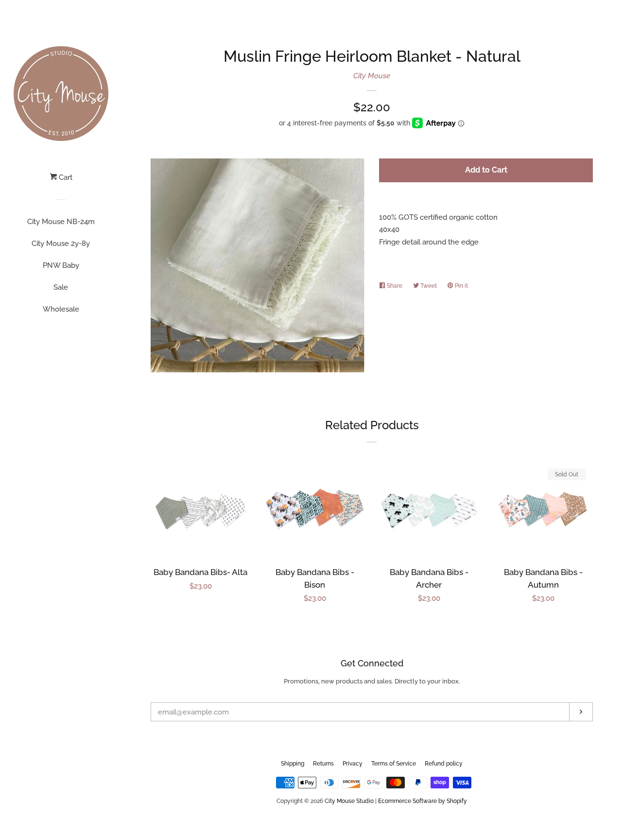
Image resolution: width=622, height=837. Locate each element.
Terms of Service (393, 763)
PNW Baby (61, 265)
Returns (323, 763)
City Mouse (371, 75)
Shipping (292, 763)
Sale (60, 287)
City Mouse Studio (349, 801)
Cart (64, 177)
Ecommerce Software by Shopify (422, 801)
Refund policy (444, 763)
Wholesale (61, 309)
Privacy (353, 763)
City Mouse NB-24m (61, 221)
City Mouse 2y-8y (61, 243)
